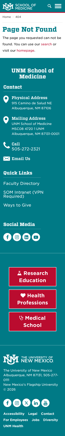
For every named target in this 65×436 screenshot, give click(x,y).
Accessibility (13, 414)
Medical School (34, 321)
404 (18, 16)
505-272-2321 (26, 149)
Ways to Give (17, 205)
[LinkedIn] (26, 237)
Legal (32, 414)
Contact (47, 414)
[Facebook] (7, 237)
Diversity (50, 420)
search (46, 44)
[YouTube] (45, 403)
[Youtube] (36, 237)
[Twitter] (26, 403)
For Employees (15, 420)
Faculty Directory (21, 184)
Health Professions (32, 299)
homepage (25, 50)
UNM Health (13, 426)
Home (6, 16)
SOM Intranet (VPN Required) (23, 194)
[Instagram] (17, 237)
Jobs (36, 420)
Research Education (33, 276)
